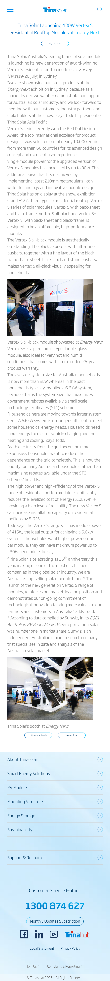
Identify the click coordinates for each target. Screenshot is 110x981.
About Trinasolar (22, 759)
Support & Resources (26, 857)
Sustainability (19, 829)
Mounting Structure (25, 801)
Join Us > (33, 966)
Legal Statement (42, 948)
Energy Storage (21, 815)
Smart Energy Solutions (28, 773)
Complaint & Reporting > (65, 966)
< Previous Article (38, 735)
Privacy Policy (70, 948)
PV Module (17, 787)
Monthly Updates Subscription (55, 921)
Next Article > (72, 735)
